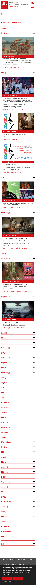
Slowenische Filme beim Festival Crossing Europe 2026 (18, 204)
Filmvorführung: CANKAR (14, 134)
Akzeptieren (7, 578)
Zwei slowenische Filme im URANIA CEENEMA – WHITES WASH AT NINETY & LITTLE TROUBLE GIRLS (17, 60)
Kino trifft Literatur (13, 323)
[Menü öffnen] (32, 3)
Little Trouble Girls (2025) (15, 284)
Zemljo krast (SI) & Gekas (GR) (16, 238)
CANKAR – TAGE (9, 165)
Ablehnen (18, 578)
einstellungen (6, 574)
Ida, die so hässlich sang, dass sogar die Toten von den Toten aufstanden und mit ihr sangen (17, 100)
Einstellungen (7, 581)
